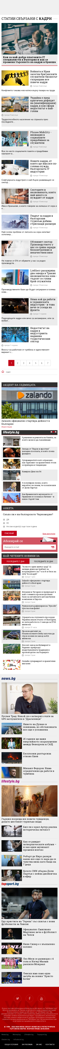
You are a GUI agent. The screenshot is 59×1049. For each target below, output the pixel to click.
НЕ (7, 523)
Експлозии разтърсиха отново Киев (37, 755)
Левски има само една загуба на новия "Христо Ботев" (38, 976)
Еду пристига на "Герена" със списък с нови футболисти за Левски (28, 923)
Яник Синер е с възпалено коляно (39, 945)
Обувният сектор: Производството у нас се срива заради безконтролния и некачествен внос (43, 247)
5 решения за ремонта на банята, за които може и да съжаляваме (39, 438)
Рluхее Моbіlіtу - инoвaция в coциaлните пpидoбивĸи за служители (40, 137)
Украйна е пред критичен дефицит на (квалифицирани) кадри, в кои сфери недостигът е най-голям (43, 104)
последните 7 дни (15, 561)
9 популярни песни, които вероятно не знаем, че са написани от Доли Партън (39, 485)
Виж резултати (49, 534)
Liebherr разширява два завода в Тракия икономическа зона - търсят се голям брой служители (43, 275)
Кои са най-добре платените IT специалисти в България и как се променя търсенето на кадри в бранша (29, 60)
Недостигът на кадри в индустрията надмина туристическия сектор (40, 335)
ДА (7, 519)
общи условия (11, 1045)
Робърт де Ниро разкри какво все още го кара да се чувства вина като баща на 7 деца (39, 860)
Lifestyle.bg (28, 1035)
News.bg (5, 1035)
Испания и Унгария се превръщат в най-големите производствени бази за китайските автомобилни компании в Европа (39, 595)
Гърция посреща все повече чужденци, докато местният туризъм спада (25, 820)
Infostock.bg (18, 1040)
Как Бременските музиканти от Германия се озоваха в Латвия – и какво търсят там (38, 496)
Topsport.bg (42, 1035)
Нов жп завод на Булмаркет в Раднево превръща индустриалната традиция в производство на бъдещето (36, 648)
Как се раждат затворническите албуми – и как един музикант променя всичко (39, 845)
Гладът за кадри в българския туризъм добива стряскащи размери (43, 219)
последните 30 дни (43, 561)
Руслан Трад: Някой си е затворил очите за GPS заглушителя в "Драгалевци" (28, 717)
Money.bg (17, 1035)
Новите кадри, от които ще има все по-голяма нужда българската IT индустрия (43, 166)
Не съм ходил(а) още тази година (21, 526)
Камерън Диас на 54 (31, 471)
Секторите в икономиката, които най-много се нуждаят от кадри (43, 193)
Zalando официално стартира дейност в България (26, 422)
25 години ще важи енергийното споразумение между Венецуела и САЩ (40, 741)
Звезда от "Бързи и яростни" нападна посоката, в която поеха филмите (38, 451)
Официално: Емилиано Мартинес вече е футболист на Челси (40, 932)
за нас (39, 1045)
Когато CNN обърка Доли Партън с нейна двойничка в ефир (40, 874)
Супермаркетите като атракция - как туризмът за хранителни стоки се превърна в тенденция (39, 462)
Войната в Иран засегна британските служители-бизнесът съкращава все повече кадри (43, 76)
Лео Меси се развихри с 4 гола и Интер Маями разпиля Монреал (38, 961)
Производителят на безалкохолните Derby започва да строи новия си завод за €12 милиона (38, 635)
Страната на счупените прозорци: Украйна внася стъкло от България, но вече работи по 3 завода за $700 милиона (39, 621)
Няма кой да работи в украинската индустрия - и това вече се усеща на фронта (42, 304)
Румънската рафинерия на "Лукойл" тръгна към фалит (39, 607)
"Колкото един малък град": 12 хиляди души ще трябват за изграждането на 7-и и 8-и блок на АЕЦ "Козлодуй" (39, 570)
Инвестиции (7, 427)
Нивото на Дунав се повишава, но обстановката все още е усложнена (40, 727)
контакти (50, 1045)
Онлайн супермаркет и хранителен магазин (39, 662)
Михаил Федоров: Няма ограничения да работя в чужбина (38, 771)
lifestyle (11, 432)
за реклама (27, 1045)
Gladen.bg (6, 1040)
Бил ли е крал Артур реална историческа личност (40, 828)
